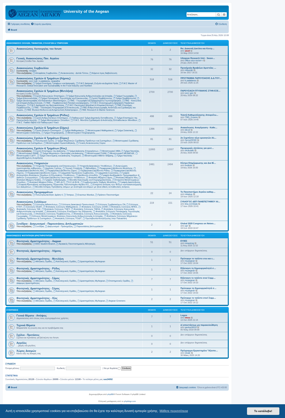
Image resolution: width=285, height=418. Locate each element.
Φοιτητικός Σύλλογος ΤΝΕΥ (57, 209)
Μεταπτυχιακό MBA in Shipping (99, 155)
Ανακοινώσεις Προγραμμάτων (34, 192)
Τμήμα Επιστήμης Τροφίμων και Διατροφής (55, 83)
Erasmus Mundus (86, 195)
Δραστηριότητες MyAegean (92, 261)
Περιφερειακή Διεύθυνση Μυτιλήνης (115, 168)
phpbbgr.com (130, 401)
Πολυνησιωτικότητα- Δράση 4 (49, 195)
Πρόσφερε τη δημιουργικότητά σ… (198, 288)
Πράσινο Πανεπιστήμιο (108, 195)
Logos (183, 315)
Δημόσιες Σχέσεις (53, 168)
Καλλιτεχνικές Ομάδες (66, 261)
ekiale (187, 353)
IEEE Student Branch (45, 244)
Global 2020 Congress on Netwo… (198, 223)
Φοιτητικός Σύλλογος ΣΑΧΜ (95, 207)
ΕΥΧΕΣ (183, 241)
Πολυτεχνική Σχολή (44, 141)
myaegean (190, 261)
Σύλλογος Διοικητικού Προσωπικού (77, 204)
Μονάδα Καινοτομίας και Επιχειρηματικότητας (90, 180)
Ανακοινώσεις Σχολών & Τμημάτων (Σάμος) (42, 127)
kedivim (188, 165)
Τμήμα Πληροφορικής (54, 133)
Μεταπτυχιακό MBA (111, 151)
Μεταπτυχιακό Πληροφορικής (81, 133)
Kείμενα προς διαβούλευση (104, 73)
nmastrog (189, 243)
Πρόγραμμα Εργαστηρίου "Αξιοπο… (199, 350)
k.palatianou (44, 81)
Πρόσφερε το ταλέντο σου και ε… (197, 258)
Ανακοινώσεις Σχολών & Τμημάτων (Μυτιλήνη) (44, 91)
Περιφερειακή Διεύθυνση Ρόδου (95, 170)
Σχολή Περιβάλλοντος (102, 98)
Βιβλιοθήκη (91, 168)
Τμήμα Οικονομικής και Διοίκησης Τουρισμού (60, 155)
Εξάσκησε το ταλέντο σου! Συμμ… (198, 278)
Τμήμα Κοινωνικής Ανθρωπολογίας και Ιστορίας (90, 96)
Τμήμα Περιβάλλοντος (126, 98)
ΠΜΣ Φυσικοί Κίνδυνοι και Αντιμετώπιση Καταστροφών (52, 110)
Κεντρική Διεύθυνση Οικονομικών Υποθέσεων (63, 177)
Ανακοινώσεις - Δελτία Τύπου (74, 73)
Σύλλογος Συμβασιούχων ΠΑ (111, 204)
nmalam (32, 71)
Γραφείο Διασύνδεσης (130, 182)
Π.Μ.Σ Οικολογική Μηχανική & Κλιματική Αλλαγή (90, 105)
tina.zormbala (191, 204)
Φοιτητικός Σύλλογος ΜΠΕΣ (124, 207)
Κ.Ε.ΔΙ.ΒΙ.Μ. (74, 182)
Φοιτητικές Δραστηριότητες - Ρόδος (38, 268)
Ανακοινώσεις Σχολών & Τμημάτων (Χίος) (41, 148)
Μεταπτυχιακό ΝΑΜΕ (29, 153)
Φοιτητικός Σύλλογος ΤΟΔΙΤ (68, 218)
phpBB (110, 394)
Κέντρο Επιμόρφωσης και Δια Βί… (198, 163)
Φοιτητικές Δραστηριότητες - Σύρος (38, 288)
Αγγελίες (21, 342)
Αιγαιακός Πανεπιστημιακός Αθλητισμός (77, 244)
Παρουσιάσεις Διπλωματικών (89, 226)
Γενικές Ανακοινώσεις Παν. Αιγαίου (37, 58)
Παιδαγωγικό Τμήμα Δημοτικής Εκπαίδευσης (92, 118)
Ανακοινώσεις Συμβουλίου (32, 68)
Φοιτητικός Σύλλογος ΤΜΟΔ (87, 209)
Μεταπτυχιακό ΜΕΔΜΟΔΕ (122, 153)
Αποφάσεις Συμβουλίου (46, 73)
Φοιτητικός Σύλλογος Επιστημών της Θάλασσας (69, 211)
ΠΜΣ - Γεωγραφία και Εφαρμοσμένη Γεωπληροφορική (95, 100)
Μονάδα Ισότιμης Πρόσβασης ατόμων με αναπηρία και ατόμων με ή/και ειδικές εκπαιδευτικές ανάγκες (82, 187)
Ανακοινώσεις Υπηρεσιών (32, 163)
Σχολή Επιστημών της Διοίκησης (50, 151)
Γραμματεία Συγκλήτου (107, 173)
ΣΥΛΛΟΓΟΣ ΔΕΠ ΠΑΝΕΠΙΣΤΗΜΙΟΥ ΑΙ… (200, 201)
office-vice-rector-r (194, 60)
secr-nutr (33, 81)
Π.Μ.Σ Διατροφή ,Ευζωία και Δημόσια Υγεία (98, 83)
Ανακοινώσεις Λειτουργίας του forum (39, 48)
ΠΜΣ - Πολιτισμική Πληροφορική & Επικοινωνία (56, 107)
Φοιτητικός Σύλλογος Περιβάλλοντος (53, 214)
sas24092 (108, 379)
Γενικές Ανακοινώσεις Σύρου (92, 143)
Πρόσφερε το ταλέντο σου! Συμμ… (198, 298)
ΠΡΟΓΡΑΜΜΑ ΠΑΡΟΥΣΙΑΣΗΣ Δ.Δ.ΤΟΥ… (201, 78)
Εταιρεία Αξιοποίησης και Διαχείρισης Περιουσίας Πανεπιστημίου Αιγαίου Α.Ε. (54, 184)
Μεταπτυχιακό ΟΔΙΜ (96, 153)
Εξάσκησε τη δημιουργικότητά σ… (198, 268)
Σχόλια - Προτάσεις (28, 335)
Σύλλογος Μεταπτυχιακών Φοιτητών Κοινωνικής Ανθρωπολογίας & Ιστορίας (67, 216)
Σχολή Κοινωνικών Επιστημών (50, 96)
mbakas (189, 194)
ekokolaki (189, 150)
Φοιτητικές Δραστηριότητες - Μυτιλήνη (40, 258)
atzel (187, 51)
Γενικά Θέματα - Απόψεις (31, 315)
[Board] (35, 12)
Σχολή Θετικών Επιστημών (48, 130)
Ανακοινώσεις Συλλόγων (31, 201)
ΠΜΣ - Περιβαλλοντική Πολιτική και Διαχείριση (67, 103)
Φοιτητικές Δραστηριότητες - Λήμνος (38, 250)
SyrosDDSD (191, 140)
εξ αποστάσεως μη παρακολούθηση (199, 325)
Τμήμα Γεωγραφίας (125, 96)
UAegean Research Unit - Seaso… (197, 58)
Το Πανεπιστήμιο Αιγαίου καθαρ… (197, 192)
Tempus (70, 195)
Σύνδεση (10, 364)
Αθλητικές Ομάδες (43, 261)
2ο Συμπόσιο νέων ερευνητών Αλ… (198, 138)
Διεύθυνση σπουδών (88, 175)
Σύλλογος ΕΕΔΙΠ (34, 207)
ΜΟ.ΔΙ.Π (61, 182)
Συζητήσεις (12, 310)
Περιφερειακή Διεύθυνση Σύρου (42, 173)
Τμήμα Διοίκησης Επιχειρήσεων (83, 151)
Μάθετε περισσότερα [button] (174, 411)
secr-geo (189, 93)
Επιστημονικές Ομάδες (119, 281)
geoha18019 (191, 327)
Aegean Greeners (117, 301)
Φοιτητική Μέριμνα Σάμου (100, 177)
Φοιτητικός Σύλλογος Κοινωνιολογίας (91, 214)
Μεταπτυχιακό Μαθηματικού (101, 130)
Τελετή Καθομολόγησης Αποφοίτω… (199, 115)
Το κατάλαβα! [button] (263, 411)
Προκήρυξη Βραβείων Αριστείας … (198, 68)
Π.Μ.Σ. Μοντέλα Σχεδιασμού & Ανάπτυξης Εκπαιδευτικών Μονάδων (105, 120)
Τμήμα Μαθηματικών (74, 130)
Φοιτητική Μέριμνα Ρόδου (41, 182)
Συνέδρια (39, 226)
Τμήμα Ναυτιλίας (131, 151)
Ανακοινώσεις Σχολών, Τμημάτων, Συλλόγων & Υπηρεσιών (37, 43)
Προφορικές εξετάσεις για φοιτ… (197, 148)
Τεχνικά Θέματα (25, 325)
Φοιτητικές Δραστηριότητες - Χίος (37, 298)
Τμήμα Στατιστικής (125, 130)
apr (186, 226)
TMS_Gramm (191, 117)
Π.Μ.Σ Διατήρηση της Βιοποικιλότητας (46, 105)
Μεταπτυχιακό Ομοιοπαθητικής (60, 143)
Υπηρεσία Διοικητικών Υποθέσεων (95, 166)
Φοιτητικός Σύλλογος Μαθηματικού (62, 207)
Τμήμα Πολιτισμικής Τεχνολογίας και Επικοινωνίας (64, 98)
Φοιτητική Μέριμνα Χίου (127, 177)
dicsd (187, 130)
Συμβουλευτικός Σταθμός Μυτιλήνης (100, 182)
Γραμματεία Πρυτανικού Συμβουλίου (77, 173)
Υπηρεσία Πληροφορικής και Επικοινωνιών (55, 166)
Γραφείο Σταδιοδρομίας (55, 180)
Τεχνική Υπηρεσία (73, 168)
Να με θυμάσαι (111, 368)
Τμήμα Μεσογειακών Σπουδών (55, 120)
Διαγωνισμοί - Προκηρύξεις (60, 226)
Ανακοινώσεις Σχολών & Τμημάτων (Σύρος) (42, 138)
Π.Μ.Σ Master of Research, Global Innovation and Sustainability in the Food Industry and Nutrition (76, 84)
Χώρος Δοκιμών (26, 350)
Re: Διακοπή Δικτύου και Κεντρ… (197, 48)
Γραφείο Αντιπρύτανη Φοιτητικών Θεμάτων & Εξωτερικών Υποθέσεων (72, 174)
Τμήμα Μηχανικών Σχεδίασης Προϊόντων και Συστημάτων (84, 141)
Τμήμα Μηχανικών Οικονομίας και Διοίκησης (63, 153)
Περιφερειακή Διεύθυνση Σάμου (62, 170)
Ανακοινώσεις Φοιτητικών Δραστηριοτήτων (29, 235)
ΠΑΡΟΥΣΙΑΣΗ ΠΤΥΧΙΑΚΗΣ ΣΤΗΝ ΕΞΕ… (200, 91)
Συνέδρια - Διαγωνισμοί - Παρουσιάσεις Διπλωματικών (49, 223)
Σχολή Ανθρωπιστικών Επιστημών (51, 118)
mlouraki (189, 70)
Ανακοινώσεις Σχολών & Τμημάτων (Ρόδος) (42, 115)
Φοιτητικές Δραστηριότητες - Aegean (38, 241)
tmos (187, 317)
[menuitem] (41, 24)
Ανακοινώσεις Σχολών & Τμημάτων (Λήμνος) (43, 78)
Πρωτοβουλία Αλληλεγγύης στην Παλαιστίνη (106, 218)
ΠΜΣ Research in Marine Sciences (98, 110)
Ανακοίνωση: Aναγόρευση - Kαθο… (198, 127)
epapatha (55, 81)
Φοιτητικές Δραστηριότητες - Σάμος (38, 278)
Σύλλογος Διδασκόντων (46, 204)
